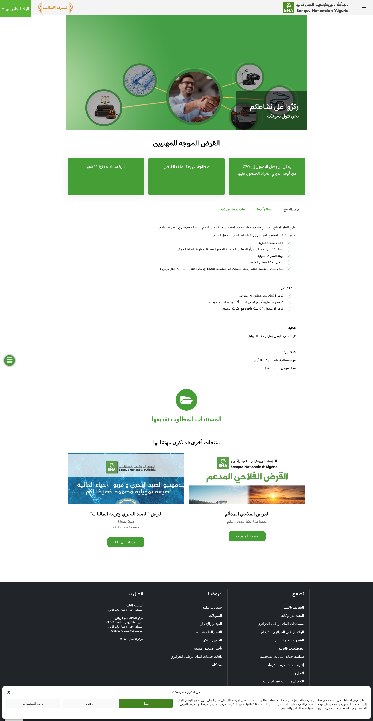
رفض (89, 703)
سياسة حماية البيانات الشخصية (282, 657)
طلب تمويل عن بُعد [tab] (232, 210)
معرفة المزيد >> (247, 536)
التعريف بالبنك (294, 607)
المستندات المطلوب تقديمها (187, 419)
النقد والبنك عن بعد (208, 632)
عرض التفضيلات (33, 703)
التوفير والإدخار (211, 624)
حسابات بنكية (212, 607)
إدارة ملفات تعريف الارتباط (285, 665)
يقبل (146, 703)
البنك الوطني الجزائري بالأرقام (282, 632)
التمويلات (215, 615)
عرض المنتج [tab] (292, 210)
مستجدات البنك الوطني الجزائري (281, 624)
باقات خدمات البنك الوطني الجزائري (196, 657)
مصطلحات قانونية (291, 648)
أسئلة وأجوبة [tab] (264, 210)
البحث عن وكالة (292, 615)
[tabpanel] (186, 299)
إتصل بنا (298, 673)
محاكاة (217, 665)
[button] (8, 692)
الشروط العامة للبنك (289, 640)
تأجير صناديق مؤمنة (208, 648)
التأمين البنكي (212, 640)
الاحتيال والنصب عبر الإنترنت (283, 681)
